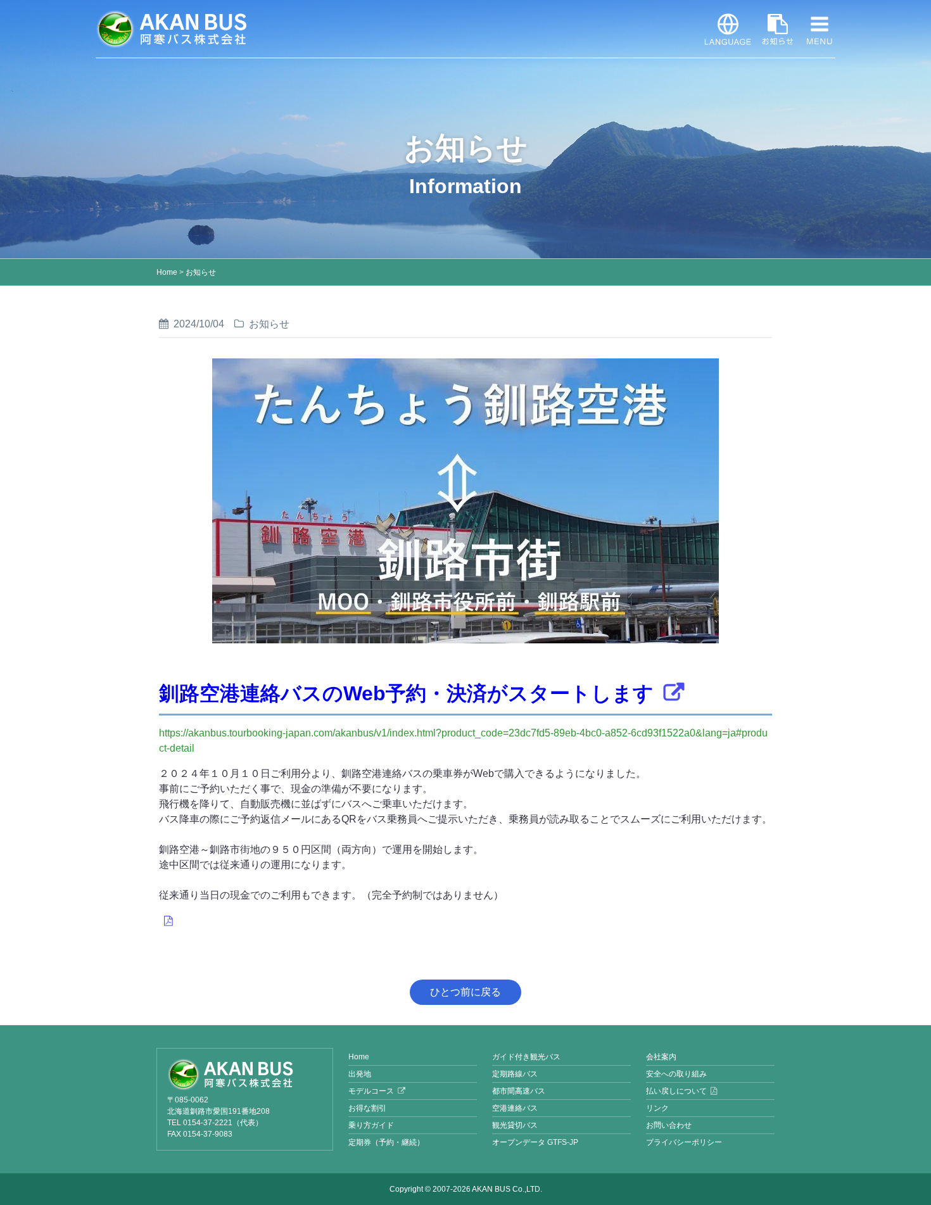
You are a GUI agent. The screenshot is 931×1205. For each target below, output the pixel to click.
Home (166, 272)
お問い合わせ (669, 1125)
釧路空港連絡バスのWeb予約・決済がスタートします (406, 693)
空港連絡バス (515, 1108)
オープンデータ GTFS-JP (535, 1142)
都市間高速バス (518, 1091)
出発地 (359, 1073)
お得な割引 (367, 1108)
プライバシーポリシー (684, 1142)
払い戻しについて (676, 1091)
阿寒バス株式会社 (172, 29)
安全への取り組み (676, 1073)
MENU (819, 29)
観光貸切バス (515, 1125)
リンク (657, 1108)
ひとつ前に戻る (465, 992)
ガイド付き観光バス (526, 1056)
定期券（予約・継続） (386, 1142)
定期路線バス (515, 1073)
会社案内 (661, 1056)
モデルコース (371, 1091)
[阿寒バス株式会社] (244, 1074)
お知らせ (778, 29)
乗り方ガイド (371, 1125)
